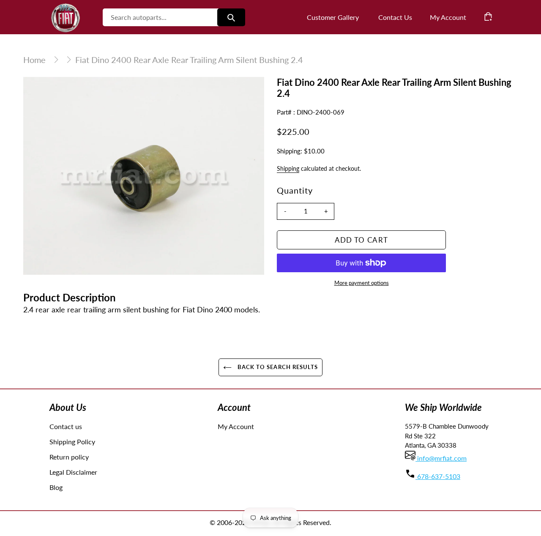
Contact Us (395, 17)
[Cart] (488, 16)
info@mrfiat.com (441, 458)
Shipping (288, 168)
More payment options (361, 282)
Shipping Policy (72, 442)
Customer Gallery (333, 17)
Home (34, 60)
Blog (56, 487)
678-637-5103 (437, 476)
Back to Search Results (277, 367)
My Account (236, 426)
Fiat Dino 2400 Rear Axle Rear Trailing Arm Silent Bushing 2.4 (189, 60)
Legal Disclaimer (73, 472)
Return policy (69, 457)
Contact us (65, 426)
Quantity (295, 190)
